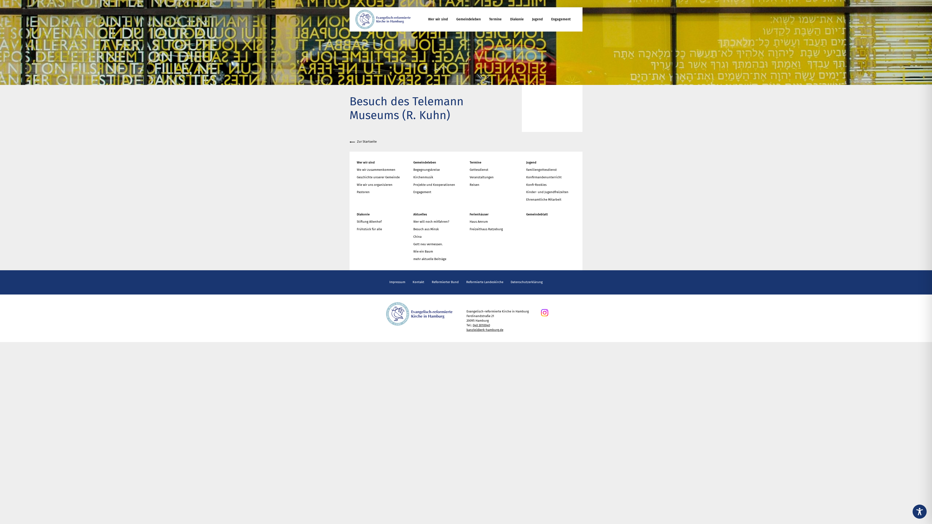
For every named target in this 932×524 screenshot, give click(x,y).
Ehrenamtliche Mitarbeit (543, 199)
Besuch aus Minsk (426, 229)
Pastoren (363, 192)
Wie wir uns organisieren (374, 185)
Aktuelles (420, 214)
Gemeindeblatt (537, 214)
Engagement (561, 19)
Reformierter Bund (445, 282)
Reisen (474, 185)
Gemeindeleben (468, 19)
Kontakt (418, 282)
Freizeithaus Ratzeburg (486, 229)
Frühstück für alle (369, 229)
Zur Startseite (367, 141)
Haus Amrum (479, 221)
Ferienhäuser (479, 214)
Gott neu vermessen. (428, 244)
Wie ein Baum (423, 251)
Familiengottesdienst (541, 170)
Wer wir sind (438, 19)
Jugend (537, 19)
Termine (495, 19)
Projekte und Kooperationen (434, 185)
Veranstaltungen (482, 177)
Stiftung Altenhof (369, 221)
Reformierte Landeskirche (484, 282)
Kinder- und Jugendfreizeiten (547, 192)
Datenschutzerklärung (527, 282)
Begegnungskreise (426, 170)
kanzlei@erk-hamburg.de (484, 330)
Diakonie (517, 19)
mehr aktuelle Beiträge (429, 259)
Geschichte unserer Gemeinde (378, 177)
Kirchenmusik (423, 177)
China (417, 236)
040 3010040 (481, 325)
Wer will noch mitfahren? (431, 221)
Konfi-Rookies (536, 185)
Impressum (397, 282)
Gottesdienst (479, 170)
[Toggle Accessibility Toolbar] (919, 511)
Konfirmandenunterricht (544, 177)
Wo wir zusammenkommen (376, 170)
